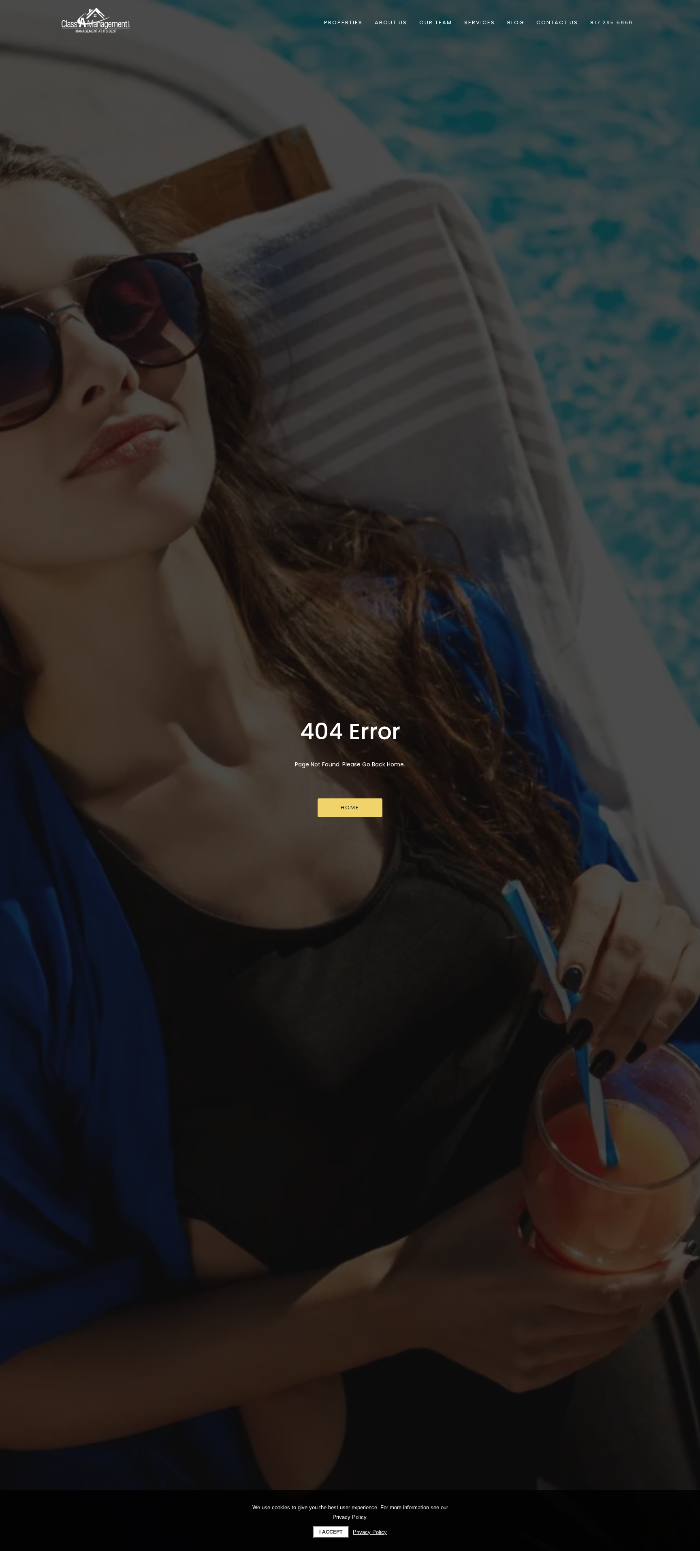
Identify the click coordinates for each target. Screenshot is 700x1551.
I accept (331, 1532)
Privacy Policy (370, 1532)
